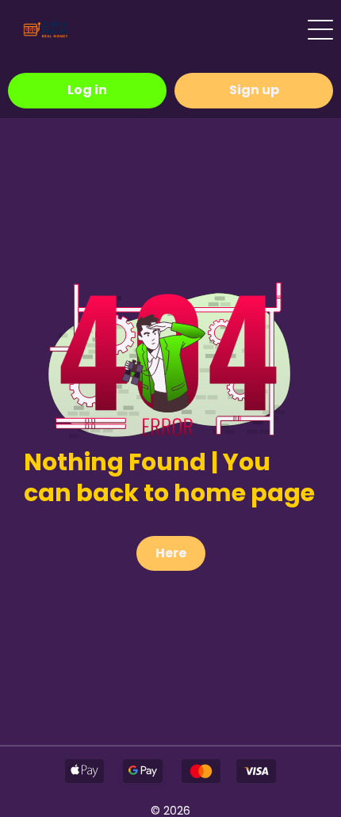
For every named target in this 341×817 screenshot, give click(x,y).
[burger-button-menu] (320, 30)
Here (170, 553)
